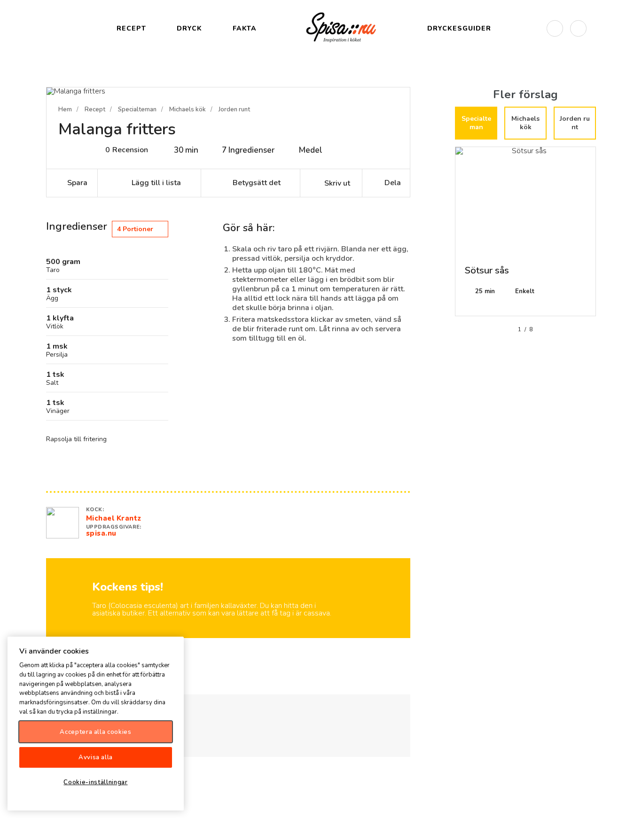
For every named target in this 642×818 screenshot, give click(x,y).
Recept (95, 109)
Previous (448, 235)
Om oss (627, 803)
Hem (65, 109)
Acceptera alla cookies (95, 731)
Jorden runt (234, 109)
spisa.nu (101, 533)
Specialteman (137, 109)
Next (603, 235)
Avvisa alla (95, 757)
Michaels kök (187, 109)
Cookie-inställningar (95, 782)
